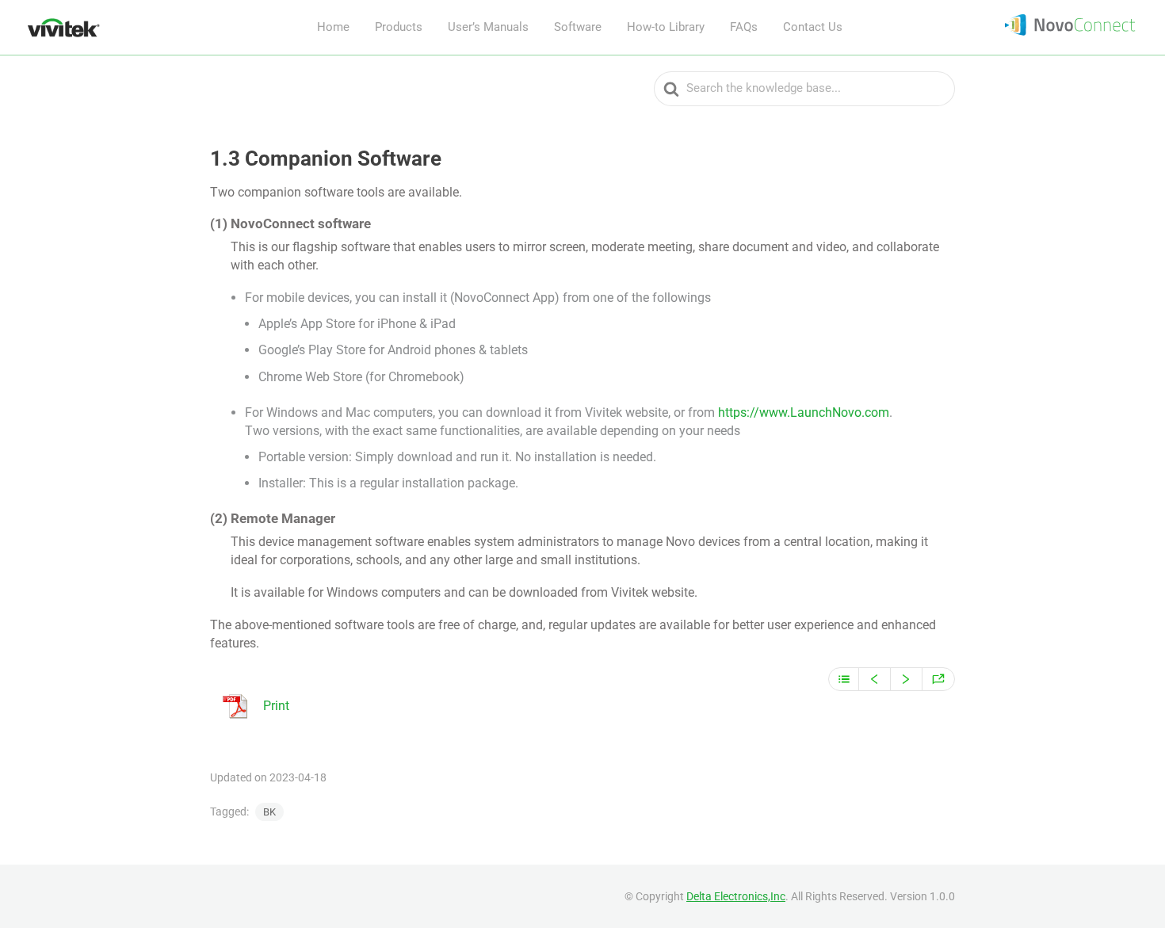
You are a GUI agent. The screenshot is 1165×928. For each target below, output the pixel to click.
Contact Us (812, 27)
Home (333, 27)
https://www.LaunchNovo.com (803, 412)
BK (269, 812)
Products (398, 27)
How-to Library (666, 27)
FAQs (744, 27)
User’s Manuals (488, 27)
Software (578, 27)
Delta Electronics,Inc (735, 896)
